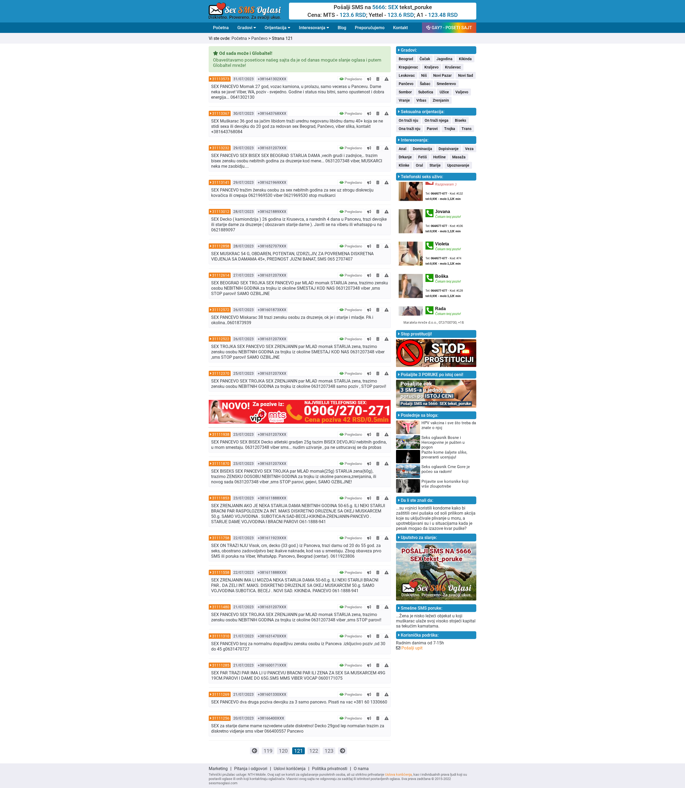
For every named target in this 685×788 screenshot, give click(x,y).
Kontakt (400, 27)
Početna (221, 27)
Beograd (406, 59)
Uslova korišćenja (398, 774)
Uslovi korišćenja (290, 768)
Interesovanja (312, 27)
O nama (361, 768)
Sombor (405, 92)
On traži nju (408, 120)
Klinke (404, 165)
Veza (469, 149)
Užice (444, 92)
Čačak (425, 59)
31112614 (220, 275)
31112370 (220, 373)
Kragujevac (408, 67)
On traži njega (436, 120)
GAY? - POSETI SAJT (451, 27)
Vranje (404, 100)
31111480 (220, 607)
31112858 (220, 246)
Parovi (432, 129)
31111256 (220, 718)
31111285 (220, 665)
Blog (342, 27)
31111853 (220, 498)
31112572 (220, 310)
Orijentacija (276, 27)
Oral (419, 165)
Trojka (449, 129)
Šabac (425, 84)
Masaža (459, 157)
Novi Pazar (442, 75)
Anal (402, 149)
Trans (466, 129)
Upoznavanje (458, 165)
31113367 (220, 113)
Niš (424, 75)
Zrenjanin (441, 100)
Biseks (460, 120)
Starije (435, 165)
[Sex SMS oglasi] (249, 11)
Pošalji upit (412, 648)
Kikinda (465, 59)
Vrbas (421, 100)
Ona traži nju (409, 129)
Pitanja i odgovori (250, 768)
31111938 (220, 434)
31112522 (220, 339)
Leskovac (407, 75)
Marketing (218, 768)
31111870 (220, 463)
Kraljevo (431, 67)
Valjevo (461, 92)
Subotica (425, 92)
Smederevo (446, 84)
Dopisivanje (449, 149)
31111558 (220, 572)
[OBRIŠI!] (378, 79)
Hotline (439, 157)
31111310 (220, 636)
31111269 (220, 694)
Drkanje (405, 157)
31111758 (220, 538)
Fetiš (422, 157)
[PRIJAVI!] (386, 79)
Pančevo (259, 38)
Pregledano (353, 79)
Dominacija (422, 149)
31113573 (220, 79)
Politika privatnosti (329, 768)
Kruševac (453, 67)
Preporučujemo (370, 27)
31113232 (220, 148)
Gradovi (245, 27)
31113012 (220, 211)
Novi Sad (465, 75)
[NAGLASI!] (369, 79)
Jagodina (444, 59)
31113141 (220, 182)
